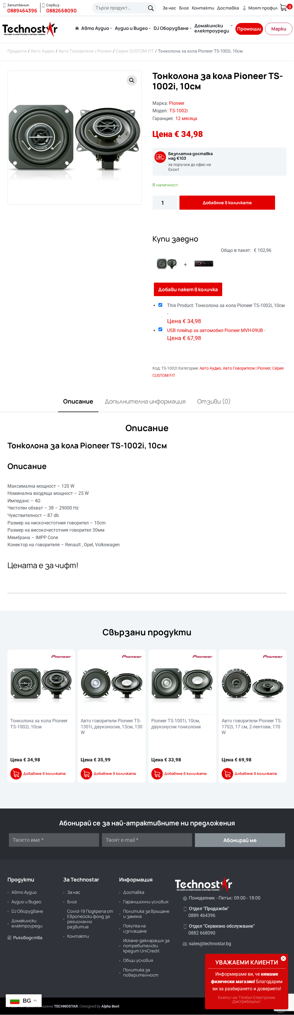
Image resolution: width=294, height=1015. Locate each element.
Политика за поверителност (140, 972)
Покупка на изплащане (135, 928)
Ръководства (24, 938)
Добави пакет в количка (188, 289)
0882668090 (61, 10)
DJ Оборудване (171, 28)
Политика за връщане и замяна (146, 913)
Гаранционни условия (145, 902)
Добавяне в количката (227, 203)
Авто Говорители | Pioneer (85, 51)
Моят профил (260, 8)
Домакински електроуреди (211, 28)
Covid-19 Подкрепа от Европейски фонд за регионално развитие (90, 919)
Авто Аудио (95, 28)
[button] (132, 80)
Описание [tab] (78, 401)
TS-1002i (178, 110)
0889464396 (22, 10)
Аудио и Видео (131, 28)
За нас (169, 8)
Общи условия (138, 960)
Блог (184, 8)
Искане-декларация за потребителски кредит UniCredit (146, 945)
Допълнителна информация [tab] (145, 401)
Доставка (228, 8)
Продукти (17, 51)
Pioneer (176, 103)
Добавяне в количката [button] (44, 773)
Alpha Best (110, 1006)
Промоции (249, 29)
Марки (278, 29)
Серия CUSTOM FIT (135, 51)
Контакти (203, 8)
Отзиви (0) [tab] (214, 401)
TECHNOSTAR (66, 1006)
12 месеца (186, 118)
